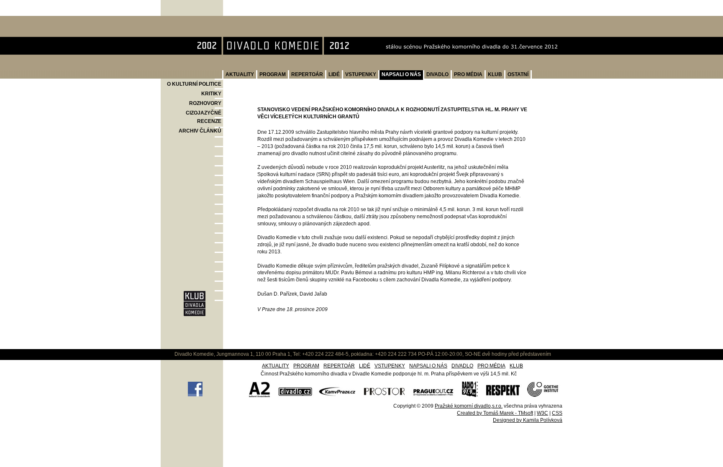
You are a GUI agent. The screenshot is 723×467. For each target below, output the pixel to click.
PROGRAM (272, 74)
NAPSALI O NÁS (401, 74)
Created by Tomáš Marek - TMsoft (495, 413)
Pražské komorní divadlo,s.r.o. (469, 406)
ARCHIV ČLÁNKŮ (200, 131)
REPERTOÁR (307, 74)
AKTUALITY (240, 74)
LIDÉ (334, 74)
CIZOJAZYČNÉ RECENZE (203, 117)
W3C (542, 413)
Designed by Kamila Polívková (527, 420)
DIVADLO (437, 74)
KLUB (495, 74)
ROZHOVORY (205, 103)
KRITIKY (211, 94)
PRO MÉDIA (468, 74)
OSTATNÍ (518, 74)
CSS (557, 413)
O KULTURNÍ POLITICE (194, 84)
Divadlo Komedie (188, 20)
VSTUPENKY (360, 74)
